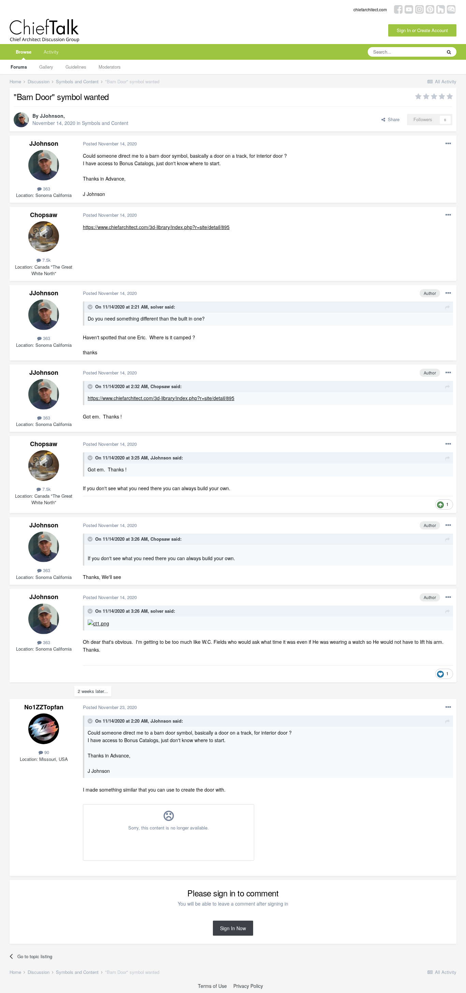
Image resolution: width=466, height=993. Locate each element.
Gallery (46, 66)
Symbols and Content (105, 122)
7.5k (46, 260)
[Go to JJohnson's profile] (21, 119)
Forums (19, 66)
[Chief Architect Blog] (451, 9)
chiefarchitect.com (370, 9)
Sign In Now (233, 928)
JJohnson (51, 115)
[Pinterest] (430, 9)
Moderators (110, 66)
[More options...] (448, 144)
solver (156, 306)
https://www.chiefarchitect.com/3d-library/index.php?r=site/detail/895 (156, 227)
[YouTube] (409, 9)
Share (392, 119)
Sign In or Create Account (422, 30)
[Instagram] (419, 9)
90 (46, 752)
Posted (110, 143)
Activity (51, 51)
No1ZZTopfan (43, 707)
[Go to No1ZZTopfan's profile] (43, 728)
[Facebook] (398, 9)
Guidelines (75, 66)
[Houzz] (440, 9)
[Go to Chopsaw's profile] (43, 236)
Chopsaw (43, 214)
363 (46, 188)
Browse (23, 51)
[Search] (448, 52)
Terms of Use (212, 985)
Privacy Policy (248, 985)
